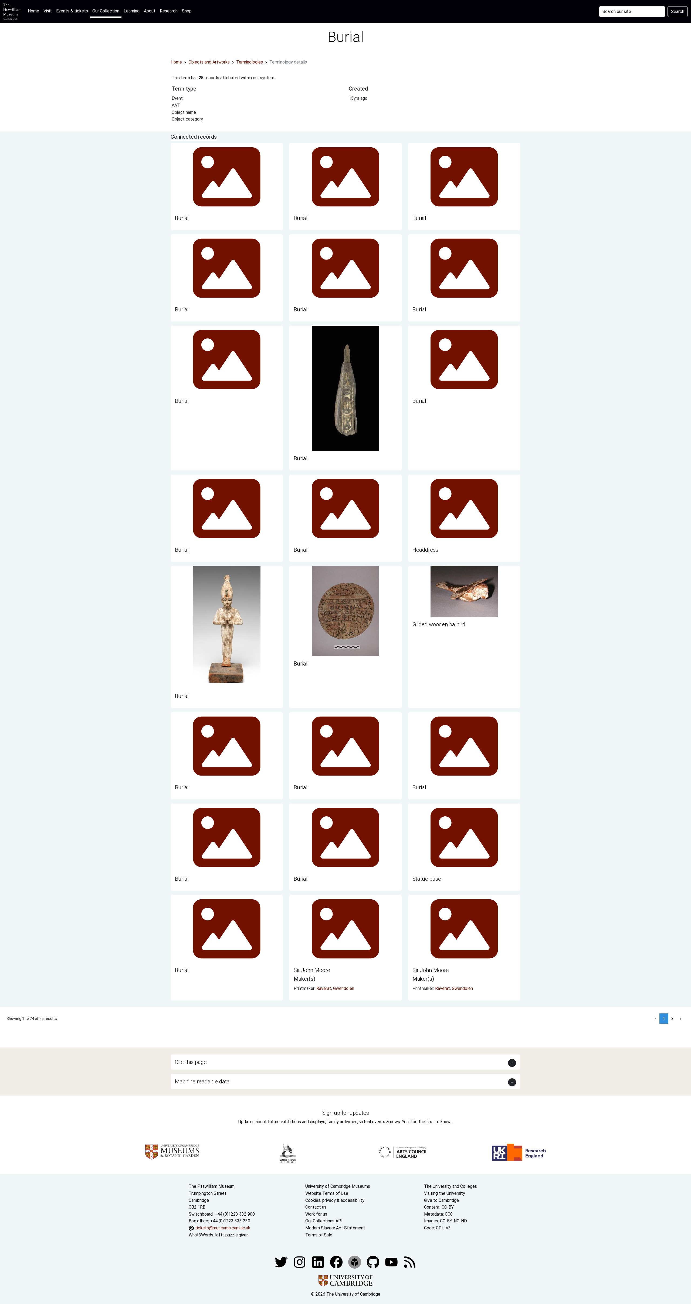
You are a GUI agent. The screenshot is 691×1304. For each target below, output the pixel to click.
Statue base (426, 879)
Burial (182, 218)
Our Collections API (324, 1220)
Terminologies (249, 62)
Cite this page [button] (191, 1062)
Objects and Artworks (209, 62)
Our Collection (105, 11)
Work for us (316, 1214)
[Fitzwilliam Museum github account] (373, 1261)
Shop (187, 11)
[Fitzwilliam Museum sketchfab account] (355, 1261)
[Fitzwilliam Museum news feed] (409, 1261)
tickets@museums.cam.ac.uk (222, 1227)
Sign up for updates (345, 1113)
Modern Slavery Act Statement (335, 1227)
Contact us (315, 1207)
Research (169, 11)
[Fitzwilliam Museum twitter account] (282, 1261)
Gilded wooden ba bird (438, 624)
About (149, 11)
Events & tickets (72, 11)
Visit (47, 11)
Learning (132, 11)
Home (34, 11)
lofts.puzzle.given (232, 1235)
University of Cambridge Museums (337, 1186)
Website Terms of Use (326, 1193)
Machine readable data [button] (202, 1081)
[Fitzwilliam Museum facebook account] (318, 1261)
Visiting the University (444, 1193)
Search (677, 11)
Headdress (425, 550)
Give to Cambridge (441, 1200)
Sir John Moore (312, 970)
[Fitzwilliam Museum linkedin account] (337, 1261)
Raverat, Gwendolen (335, 988)
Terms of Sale (318, 1235)
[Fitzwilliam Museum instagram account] (300, 1261)
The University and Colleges (450, 1186)
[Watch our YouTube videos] (392, 1261)
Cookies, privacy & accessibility (334, 1200)
